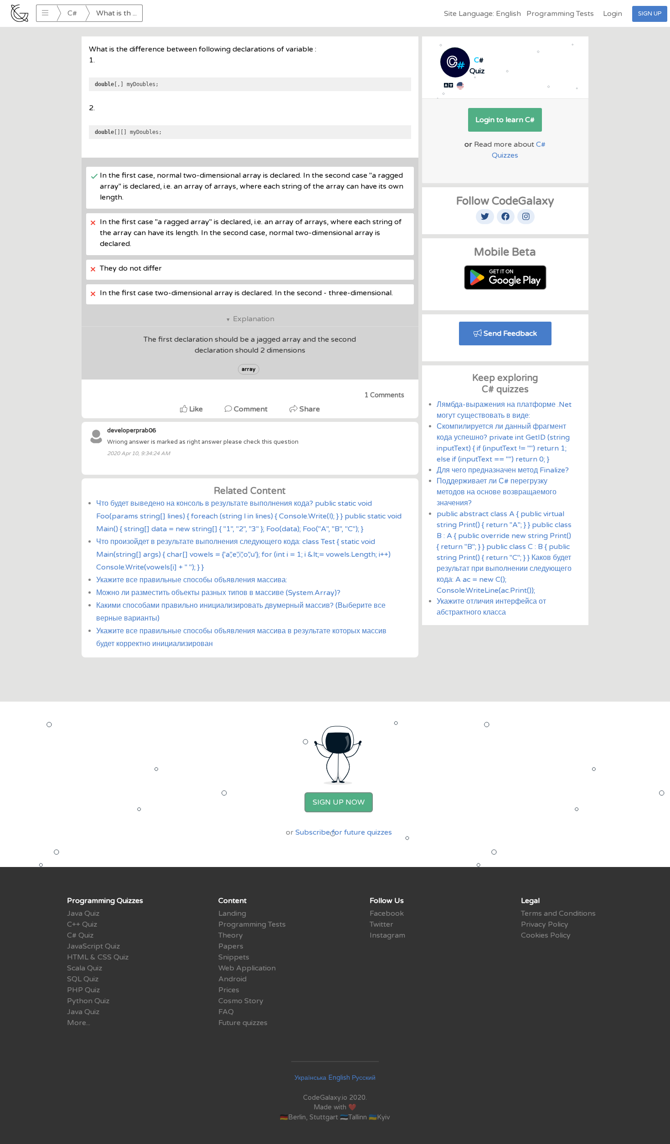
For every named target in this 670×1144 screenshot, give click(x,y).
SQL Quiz (82, 979)
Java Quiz (83, 913)
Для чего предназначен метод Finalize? (503, 470)
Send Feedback (509, 333)
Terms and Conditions (558, 913)
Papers (230, 946)
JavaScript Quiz (93, 946)
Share (309, 409)
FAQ (226, 1011)
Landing (232, 913)
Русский (364, 1078)
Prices (228, 990)
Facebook (387, 913)
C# (72, 13)
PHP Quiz (83, 990)
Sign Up (649, 13)
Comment (250, 409)
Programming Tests (560, 13)
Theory (230, 935)
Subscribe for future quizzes (343, 832)
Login (612, 13)
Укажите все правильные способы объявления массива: (191, 580)
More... (78, 1022)
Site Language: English (482, 13)
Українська (310, 1078)
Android (232, 979)
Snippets (233, 957)
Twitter (381, 924)
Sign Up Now (339, 802)
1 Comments (384, 395)
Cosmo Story (240, 1000)
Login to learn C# (505, 119)
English (339, 1078)
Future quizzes (243, 1022)
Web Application (247, 968)
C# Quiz (80, 935)
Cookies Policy (546, 935)
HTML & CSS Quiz (98, 957)
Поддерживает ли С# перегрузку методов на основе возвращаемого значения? (497, 492)
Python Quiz (88, 1000)
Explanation (253, 318)
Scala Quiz (84, 968)
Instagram (387, 935)
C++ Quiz (82, 924)
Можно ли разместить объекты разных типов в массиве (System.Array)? (218, 592)
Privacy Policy (544, 924)
